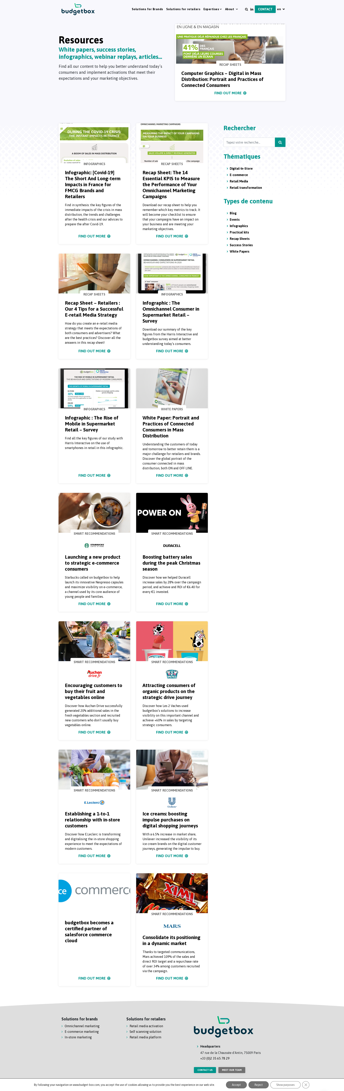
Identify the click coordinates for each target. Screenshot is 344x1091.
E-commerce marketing (82, 1031)
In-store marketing (78, 1037)
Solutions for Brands (147, 9)
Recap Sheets (240, 238)
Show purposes (285, 1084)
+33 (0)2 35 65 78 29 (215, 1058)
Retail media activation (146, 1026)
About (230, 9)
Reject (258, 1084)
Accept (236, 1084)
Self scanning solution (145, 1031)
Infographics (239, 226)
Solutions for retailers (183, 9)
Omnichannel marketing (82, 1026)
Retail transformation (246, 187)
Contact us (204, 1070)
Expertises (211, 9)
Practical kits (239, 232)
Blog (233, 213)
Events (235, 219)
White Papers (239, 251)
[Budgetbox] (78, 9)
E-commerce (239, 175)
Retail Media (239, 181)
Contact (265, 9)
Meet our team (232, 1070)
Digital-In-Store (241, 168)
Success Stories (241, 245)
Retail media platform (145, 1037)
